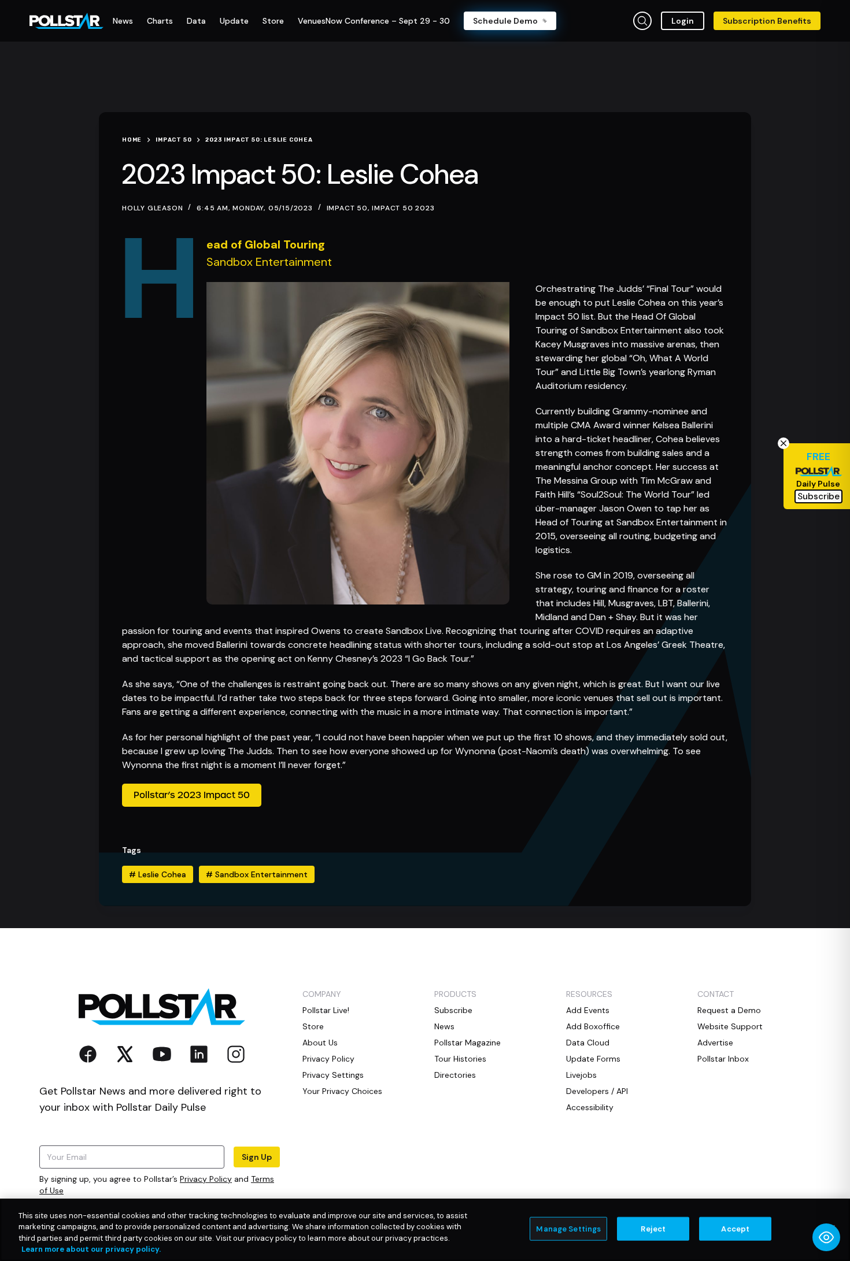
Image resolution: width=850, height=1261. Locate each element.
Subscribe (453, 1010)
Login (682, 21)
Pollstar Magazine (467, 1042)
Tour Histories (460, 1059)
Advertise (715, 1042)
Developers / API (597, 1091)
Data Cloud (587, 1042)
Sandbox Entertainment (257, 874)
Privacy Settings (333, 1075)
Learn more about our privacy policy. (91, 1249)
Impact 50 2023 (403, 208)
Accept (735, 1229)
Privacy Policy (206, 1179)
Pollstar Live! (325, 1010)
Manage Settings (568, 1229)
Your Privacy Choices (342, 1091)
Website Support (730, 1026)
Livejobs (581, 1075)
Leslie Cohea (157, 874)
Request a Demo (729, 1010)
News (444, 1026)
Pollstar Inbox (723, 1059)
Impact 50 (347, 208)
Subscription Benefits (767, 21)
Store (313, 1026)
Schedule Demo (505, 21)
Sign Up (257, 1157)
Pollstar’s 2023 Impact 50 (192, 795)
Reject (653, 1229)
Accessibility (590, 1107)
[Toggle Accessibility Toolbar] (826, 1237)
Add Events (587, 1010)
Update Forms (593, 1059)
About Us (320, 1042)
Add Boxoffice (593, 1026)
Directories (455, 1075)
